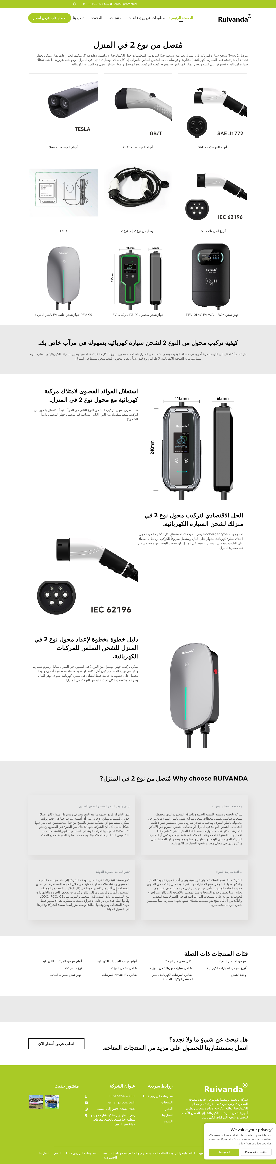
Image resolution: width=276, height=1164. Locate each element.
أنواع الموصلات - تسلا (63, 147)
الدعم (98, 18)
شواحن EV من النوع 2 (233, 961)
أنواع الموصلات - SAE (212, 147)
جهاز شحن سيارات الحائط (66, 975)
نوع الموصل (132, 64)
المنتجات (116, 18)
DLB (63, 231)
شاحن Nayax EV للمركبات (119, 975)
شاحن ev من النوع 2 (124, 968)
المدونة (168, 1121)
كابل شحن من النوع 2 (178, 961)
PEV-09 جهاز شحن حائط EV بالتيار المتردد (63, 315)
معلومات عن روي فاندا (148, 18)
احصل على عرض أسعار (49, 18)
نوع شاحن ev (73, 968)
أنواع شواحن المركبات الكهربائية (62, 961)
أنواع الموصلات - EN (212, 231)
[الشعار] (235, 18)
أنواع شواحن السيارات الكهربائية (117, 961)
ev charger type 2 (216, 534)
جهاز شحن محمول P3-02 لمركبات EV (138, 315)
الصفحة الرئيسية (181, 18)
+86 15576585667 (97, 4)
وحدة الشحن (239, 975)
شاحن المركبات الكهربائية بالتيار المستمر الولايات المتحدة (172, 977)
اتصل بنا (78, 18)
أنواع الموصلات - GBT (138, 147)
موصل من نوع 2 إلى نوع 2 (138, 231)
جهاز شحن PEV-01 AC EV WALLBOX (212, 315)
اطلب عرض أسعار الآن (56, 1043)
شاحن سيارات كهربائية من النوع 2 (171, 968)
